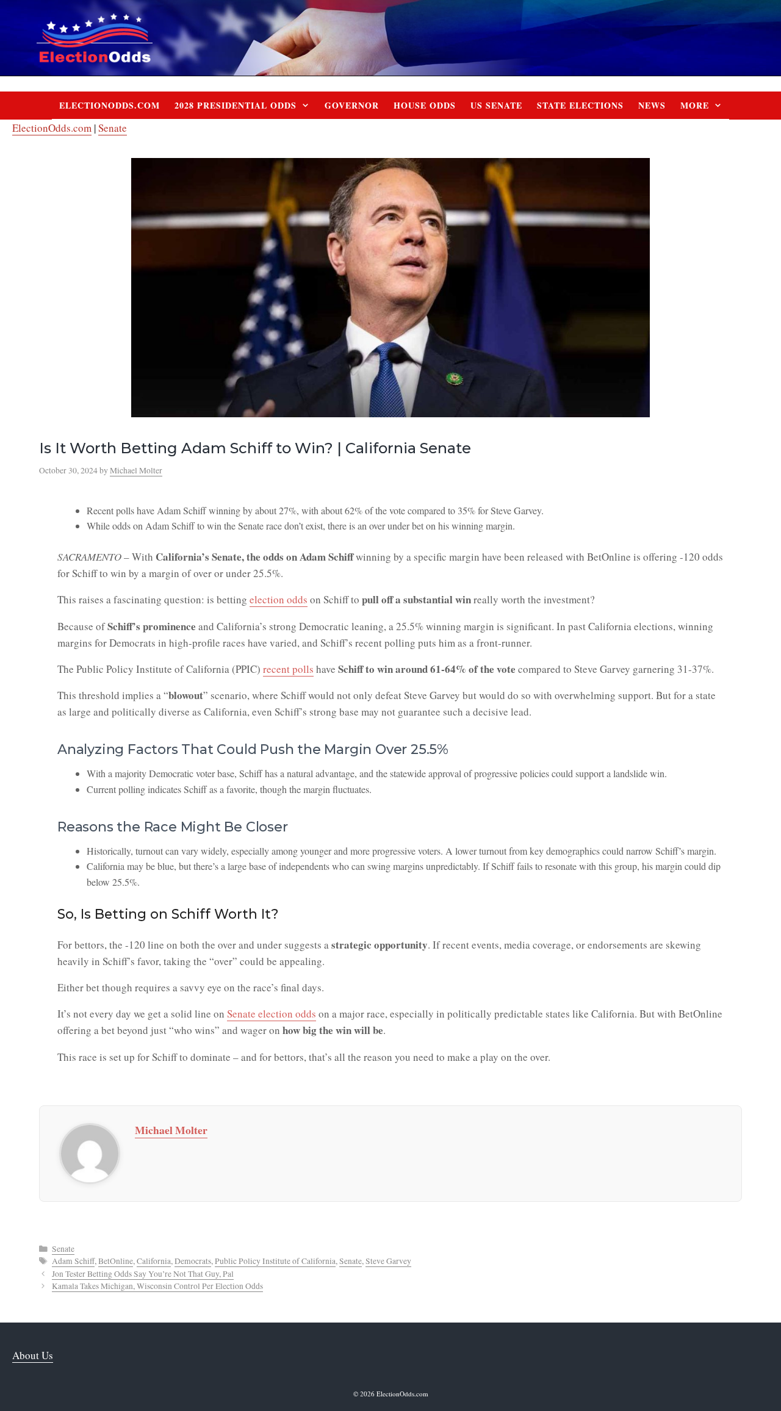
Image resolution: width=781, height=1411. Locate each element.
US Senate (496, 105)
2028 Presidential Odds (236, 105)
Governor (352, 105)
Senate (112, 128)
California (154, 1260)
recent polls (288, 669)
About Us (32, 1355)
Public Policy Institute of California (275, 1260)
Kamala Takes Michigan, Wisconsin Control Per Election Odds (157, 1285)
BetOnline (115, 1260)
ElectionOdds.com (109, 105)
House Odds (425, 105)
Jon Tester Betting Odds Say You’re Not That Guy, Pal (143, 1273)
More (694, 105)
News (652, 105)
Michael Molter (171, 1130)
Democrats (193, 1260)
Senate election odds (271, 1014)
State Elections (580, 105)
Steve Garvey (388, 1260)
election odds (279, 599)
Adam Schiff (73, 1260)
